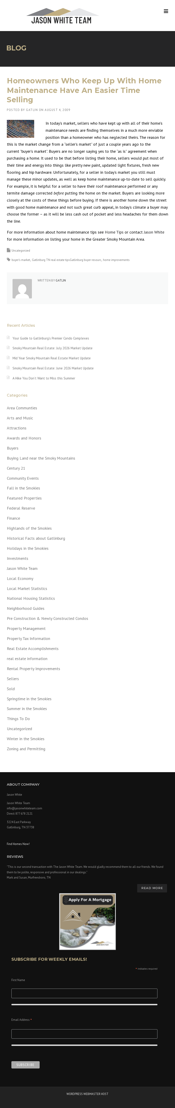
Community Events (23, 478)
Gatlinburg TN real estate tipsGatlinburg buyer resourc (66, 260)
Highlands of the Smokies (29, 528)
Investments (17, 558)
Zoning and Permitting (26, 748)
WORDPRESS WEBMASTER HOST (87, 1094)
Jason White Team (22, 568)
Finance (13, 518)
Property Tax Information (28, 638)
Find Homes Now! (18, 844)
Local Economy (20, 578)
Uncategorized (21, 251)
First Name (18, 980)
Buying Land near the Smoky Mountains (41, 458)
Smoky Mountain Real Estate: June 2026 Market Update (53, 368)
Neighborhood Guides (25, 608)
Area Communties (22, 408)
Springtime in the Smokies (29, 698)
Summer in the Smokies (27, 708)
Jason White (154, 232)
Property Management (26, 628)
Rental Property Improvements (33, 668)
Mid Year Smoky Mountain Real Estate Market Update (52, 358)
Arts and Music (20, 418)
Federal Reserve (21, 508)
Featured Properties (24, 498)
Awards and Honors (24, 438)
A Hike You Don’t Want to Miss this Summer (44, 378)
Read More (152, 888)
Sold (11, 688)
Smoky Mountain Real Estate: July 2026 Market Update (53, 348)
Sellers (13, 678)
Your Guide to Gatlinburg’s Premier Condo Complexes (51, 338)
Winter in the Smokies (25, 738)
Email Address (21, 1020)
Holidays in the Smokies (28, 548)
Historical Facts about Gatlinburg (36, 538)
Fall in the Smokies (23, 488)
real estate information (27, 658)
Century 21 (16, 468)
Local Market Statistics (27, 588)
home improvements (116, 260)
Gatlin (32, 110)
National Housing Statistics (31, 598)
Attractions (16, 428)
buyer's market (21, 260)
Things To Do (18, 718)
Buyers (12, 448)
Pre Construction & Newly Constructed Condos (47, 618)
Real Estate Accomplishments (33, 648)
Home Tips (114, 232)
